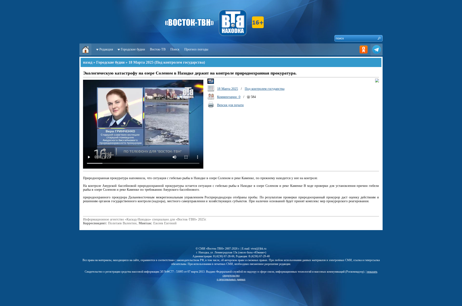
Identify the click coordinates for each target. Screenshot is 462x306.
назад (87, 62)
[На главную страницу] (85, 54)
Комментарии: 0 (228, 97)
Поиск (175, 49)
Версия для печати (230, 105)
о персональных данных (231, 279)
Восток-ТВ (158, 49)
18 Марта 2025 (141, 62)
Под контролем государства (180, 62)
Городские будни (133, 49)
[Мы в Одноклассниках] (364, 54)
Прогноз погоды (196, 49)
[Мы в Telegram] (377, 54)
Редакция (106, 49)
